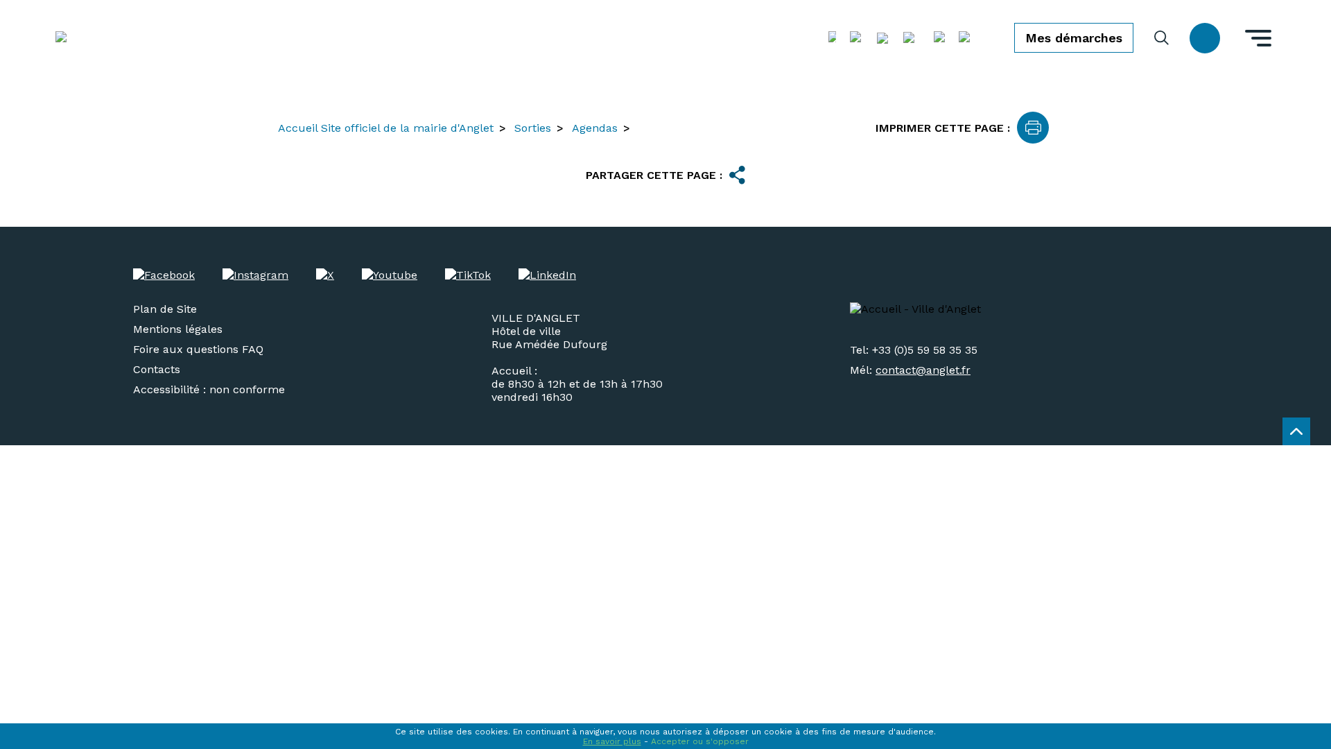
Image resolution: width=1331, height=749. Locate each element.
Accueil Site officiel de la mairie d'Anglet (386, 128)
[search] (1161, 38)
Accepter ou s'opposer (700, 741)
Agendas (595, 128)
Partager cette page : (654, 175)
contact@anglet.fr (923, 370)
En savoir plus (612, 741)
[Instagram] (255, 275)
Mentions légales (178, 329)
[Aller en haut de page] (1296, 431)
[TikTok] (468, 275)
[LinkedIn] (547, 275)
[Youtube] (389, 275)
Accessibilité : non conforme (209, 389)
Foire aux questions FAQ (198, 349)
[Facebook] (164, 275)
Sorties (532, 128)
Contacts (156, 369)
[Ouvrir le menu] (1258, 38)
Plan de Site (165, 309)
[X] (325, 275)
